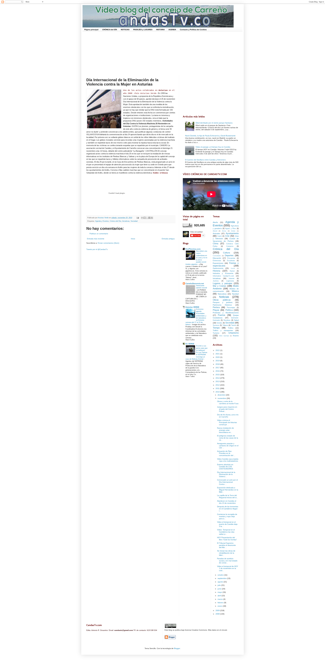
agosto (221, 582)
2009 (218, 610)
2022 (218, 350)
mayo (220, 592)
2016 (218, 371)
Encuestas (231, 258)
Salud (236, 320)
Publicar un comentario (99, 234)
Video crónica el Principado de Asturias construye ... (227, 422)
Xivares (236, 336)
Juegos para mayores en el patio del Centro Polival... (227, 409)
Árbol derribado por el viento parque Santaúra (214, 123)
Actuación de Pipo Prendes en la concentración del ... (226, 453)
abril (220, 596)
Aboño (215, 222)
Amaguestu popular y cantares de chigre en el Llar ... (227, 445)
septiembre (222, 578)
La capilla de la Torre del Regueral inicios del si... (227, 496)
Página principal (91, 30)
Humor (232, 271)
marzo (220, 599)
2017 (218, 368)
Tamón (233, 325)
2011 (218, 388)
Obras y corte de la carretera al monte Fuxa (227, 402)
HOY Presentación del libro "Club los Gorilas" (227, 538)
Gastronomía (218, 268)
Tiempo (216, 328)
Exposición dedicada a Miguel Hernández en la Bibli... (227, 490)
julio (219, 585)
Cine (227, 236)
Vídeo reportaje (224, 335)
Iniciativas (126, 221)
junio (220, 589)
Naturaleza (222, 294)
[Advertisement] (162, 53)
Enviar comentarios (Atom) (108, 243)
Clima (215, 243)
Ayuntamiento (232, 233)
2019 (218, 361)
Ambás (233, 231)
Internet (231, 278)
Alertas (224, 231)
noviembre (222, 398)
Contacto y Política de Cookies (193, 30)
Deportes (229, 255)
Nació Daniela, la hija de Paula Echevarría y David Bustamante (210, 136)
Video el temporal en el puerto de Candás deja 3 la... (227, 524)
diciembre (222, 395)
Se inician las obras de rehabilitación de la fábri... (226, 553)
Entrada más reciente (95, 239)
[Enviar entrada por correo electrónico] (137, 218)
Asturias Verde (103, 218)
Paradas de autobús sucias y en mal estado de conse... (227, 561)
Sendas (219, 323)
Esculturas (231, 261)
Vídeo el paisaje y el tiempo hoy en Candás (213, 147)
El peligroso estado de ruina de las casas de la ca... (227, 438)
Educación (217, 258)
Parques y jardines (223, 302)
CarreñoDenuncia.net (194, 283)
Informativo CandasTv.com (223, 276)
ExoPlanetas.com (192, 249)
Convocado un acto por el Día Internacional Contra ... (227, 482)
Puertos (221, 315)
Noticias (224, 296)
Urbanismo (233, 333)
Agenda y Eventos (102, 221)
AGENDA (172, 30)
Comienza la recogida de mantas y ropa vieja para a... (227, 516)
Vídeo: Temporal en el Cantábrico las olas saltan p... (226, 532)
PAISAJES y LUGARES (142, 30)
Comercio (229, 246)
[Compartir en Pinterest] (152, 217)
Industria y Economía (223, 273)
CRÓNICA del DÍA (109, 30)
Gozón (233, 268)
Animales (216, 233)
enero (220, 606)
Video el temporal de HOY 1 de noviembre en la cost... (227, 568)
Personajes (231, 307)
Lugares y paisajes (222, 283)
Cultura (226, 252)
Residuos (227, 320)
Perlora (216, 307)
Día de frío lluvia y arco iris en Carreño (227, 416)
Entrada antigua (168, 239)
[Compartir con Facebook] (149, 217)
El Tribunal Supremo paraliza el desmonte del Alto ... (226, 545)
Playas (216, 310)
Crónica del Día (115, 221)
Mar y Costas (219, 286)
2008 (218, 614)
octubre (221, 575)
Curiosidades (217, 255)
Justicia (215, 281)
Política (229, 310)
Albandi (215, 231)
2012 (218, 385)
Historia (216, 271)
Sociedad (134, 221)
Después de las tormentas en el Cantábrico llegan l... (227, 509)
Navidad (235, 294)
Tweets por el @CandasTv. (97, 249)
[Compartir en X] (147, 217)
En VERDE (189, 344)
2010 (218, 392)
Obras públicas (222, 300)
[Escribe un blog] (144, 217)
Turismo (216, 333)
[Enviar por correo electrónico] (142, 217)
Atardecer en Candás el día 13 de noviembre (226, 502)
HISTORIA (160, 30)
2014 (218, 378)
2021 (218, 354)
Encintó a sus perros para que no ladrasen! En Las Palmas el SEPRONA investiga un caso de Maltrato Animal (196, 352)
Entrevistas (217, 261)
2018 (218, 364)
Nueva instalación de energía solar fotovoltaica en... (225, 430)
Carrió (219, 236)
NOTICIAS (125, 30)
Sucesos (216, 325)
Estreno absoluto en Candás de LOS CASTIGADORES (225, 467)
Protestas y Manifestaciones (226, 313)
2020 (218, 357)
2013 (218, 381)
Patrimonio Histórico (222, 305)
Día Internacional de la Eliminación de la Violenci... (226, 474)
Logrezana (230, 281)
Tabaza (225, 325)
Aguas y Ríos (230, 228)
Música (235, 291)
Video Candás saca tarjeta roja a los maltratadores (227, 460)
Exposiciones (218, 263)
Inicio (133, 239)
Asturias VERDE (192, 307)
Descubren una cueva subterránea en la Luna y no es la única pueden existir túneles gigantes (196, 257)
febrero (221, 603)
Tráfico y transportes (223, 330)
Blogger (177, 648)
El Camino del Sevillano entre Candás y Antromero (205, 160)
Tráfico (230, 328)
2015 (218, 375)
